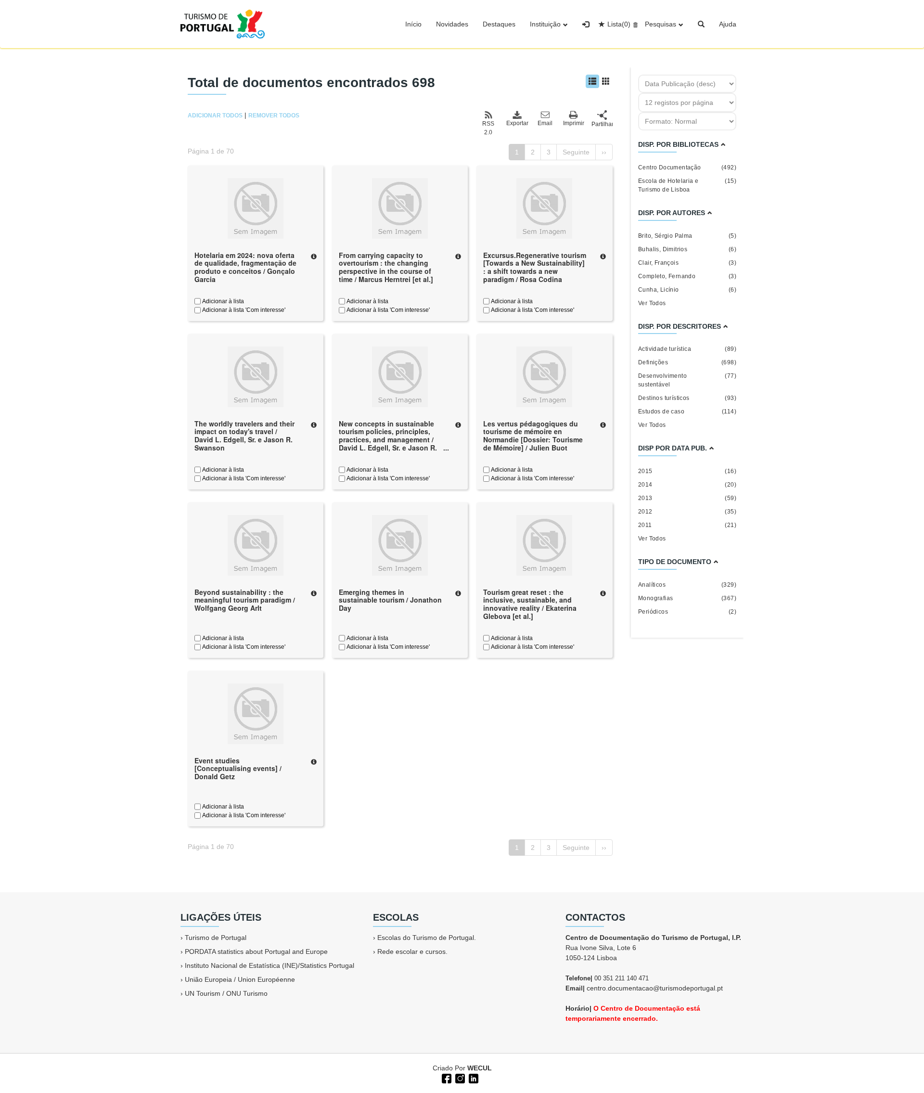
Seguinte (576, 152)
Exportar (516, 123)
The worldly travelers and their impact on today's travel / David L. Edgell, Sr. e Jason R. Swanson (244, 435)
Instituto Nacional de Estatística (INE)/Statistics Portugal (269, 965)
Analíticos (687, 584)
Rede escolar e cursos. (412, 951)
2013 (687, 498)
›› (604, 152)
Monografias (687, 598)
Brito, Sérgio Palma (687, 235)
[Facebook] (445, 1077)
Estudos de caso (687, 411)
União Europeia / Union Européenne (240, 979)
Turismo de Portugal (215, 937)
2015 (687, 471)
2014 (687, 484)
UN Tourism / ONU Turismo (226, 993)
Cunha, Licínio (687, 289)
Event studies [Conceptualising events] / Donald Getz (238, 769)
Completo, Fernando (687, 276)
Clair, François (687, 262)
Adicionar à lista (222, 301)
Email (545, 123)
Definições (687, 362)
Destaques (499, 24)
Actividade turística (687, 349)
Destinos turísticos (687, 398)
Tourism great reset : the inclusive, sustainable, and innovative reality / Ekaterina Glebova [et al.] (530, 604)
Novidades (452, 24)
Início (413, 24)
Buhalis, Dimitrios (687, 249)
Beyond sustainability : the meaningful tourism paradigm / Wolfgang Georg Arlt (244, 600)
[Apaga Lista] (634, 24)
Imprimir (573, 123)
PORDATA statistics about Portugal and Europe (256, 951)
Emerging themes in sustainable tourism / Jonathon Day (390, 600)
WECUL (479, 1068)
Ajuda (727, 24)
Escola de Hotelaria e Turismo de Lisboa (687, 185)
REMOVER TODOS (273, 115)
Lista (618, 24)
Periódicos (687, 611)
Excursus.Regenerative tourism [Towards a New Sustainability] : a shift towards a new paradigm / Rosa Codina (534, 267)
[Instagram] (459, 1077)
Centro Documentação (687, 167)
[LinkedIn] (472, 1077)
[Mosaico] (606, 81)
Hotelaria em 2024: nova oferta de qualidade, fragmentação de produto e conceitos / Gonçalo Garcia (245, 267)
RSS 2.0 (488, 128)
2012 (687, 511)
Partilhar (602, 124)
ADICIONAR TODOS (215, 115)
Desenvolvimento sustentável (687, 380)
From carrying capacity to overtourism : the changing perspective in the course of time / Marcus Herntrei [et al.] (386, 267)
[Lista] (592, 81)
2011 (687, 525)
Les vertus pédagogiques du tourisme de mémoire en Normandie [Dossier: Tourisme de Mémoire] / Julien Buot (533, 435)
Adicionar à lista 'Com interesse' (243, 310)
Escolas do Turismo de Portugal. (426, 937)
